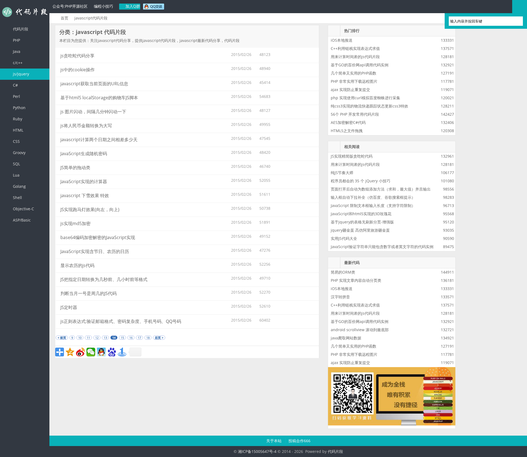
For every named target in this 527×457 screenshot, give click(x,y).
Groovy (19, 152)
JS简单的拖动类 (75, 167)
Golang (19, 186)
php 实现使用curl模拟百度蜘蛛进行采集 (365, 97)
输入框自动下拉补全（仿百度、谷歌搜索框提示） (373, 197)
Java (16, 51)
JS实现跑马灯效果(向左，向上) (89, 209)
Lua (15, 175)
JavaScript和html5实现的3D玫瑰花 (361, 213)
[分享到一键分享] (122, 352)
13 (105, 338)
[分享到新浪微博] (80, 352)
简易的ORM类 (343, 272)
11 (88, 338)
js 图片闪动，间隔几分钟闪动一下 (93, 112)
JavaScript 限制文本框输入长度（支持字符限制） (373, 205)
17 (139, 338)
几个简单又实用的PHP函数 (353, 73)
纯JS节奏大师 (342, 172)
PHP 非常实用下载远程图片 (354, 81)
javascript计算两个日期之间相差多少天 (99, 140)
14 (114, 338)
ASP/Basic (21, 220)
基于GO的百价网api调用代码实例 (359, 64)
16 (131, 338)
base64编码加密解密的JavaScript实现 (97, 237)
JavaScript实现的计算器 (83, 181)
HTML (17, 130)
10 (80, 338)
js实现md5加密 (75, 223)
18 (148, 338)
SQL (16, 163)
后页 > (159, 338)
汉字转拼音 (340, 296)
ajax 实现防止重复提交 (350, 89)
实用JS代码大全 (344, 238)
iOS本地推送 (341, 40)
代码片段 (24, 12)
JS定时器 (68, 307)
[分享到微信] (90, 352)
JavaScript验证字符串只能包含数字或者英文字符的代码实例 (382, 246)
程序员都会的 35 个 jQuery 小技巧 (360, 180)
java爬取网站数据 (346, 337)
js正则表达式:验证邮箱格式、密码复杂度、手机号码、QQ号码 (120, 321)
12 (97, 338)
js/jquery (20, 73)
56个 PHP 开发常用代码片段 (355, 114)
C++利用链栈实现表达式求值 (355, 48)
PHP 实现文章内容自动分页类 (356, 280)
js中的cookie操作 (77, 70)
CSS (16, 141)
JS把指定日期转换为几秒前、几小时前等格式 (103, 279)
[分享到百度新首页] (111, 352)
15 (122, 338)
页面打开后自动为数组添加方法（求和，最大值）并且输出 (381, 189)
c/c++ (17, 62)
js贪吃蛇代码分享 (77, 56)
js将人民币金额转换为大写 (86, 126)
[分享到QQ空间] (70, 352)
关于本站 (274, 440)
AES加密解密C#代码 (348, 122)
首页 (64, 18)
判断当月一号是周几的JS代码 (88, 293)
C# (15, 85)
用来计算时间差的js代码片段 (355, 56)
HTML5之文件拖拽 (347, 130)
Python (19, 107)
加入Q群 (132, 6)
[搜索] (516, 21)
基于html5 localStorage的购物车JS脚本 (99, 98)
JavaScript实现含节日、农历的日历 (94, 251)
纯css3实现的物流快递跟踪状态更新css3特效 (369, 106)
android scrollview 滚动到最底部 (360, 329)
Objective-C (23, 208)
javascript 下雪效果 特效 (84, 195)
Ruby (17, 118)
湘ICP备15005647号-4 (257, 451)
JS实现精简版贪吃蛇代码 (351, 156)
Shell (17, 197)
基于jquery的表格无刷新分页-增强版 (362, 222)
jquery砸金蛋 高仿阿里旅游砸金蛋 (360, 230)
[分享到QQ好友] (101, 352)
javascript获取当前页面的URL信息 (94, 84)
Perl (16, 96)
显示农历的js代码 (77, 265)
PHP (16, 40)
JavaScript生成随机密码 (83, 154)
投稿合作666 (299, 440)
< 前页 (62, 338)
